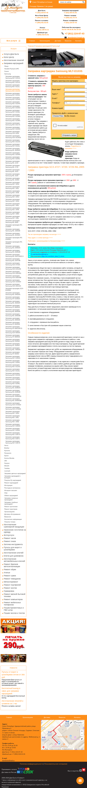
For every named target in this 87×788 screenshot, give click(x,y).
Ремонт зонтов (10, 588)
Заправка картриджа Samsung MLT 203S (12, 183)
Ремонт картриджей (11, 483)
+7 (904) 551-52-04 (41, 17)
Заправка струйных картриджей (11, 503)
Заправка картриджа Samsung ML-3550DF (12, 302)
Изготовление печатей (14, 60)
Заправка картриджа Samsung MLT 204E (12, 208)
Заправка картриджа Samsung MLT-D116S (12, 365)
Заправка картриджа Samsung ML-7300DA (12, 348)
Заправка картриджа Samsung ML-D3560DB (13, 399)
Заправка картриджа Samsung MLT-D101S (12, 77)
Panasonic (7, 453)
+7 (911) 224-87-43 (41, 12)
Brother (6, 448)
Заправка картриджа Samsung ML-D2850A (12, 387)
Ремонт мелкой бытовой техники (14, 595)
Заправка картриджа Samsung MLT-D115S (12, 141)
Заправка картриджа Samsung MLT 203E (12, 191)
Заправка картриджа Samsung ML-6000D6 (12, 310)
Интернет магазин (10, 490)
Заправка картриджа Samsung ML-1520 (12, 174)
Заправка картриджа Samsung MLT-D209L (12, 158)
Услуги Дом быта (11, 54)
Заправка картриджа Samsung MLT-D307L (12, 437)
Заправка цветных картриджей (15, 473)
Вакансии (7, 517)
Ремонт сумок (10, 576)
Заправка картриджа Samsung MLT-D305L (12, 361)
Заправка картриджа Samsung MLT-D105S (12, 107)
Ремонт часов (10, 538)
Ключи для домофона (13, 556)
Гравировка (9, 591)
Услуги (13, 49)
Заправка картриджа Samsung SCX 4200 (12, 132)
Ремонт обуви (10, 569)
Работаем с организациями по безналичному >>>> (46, 241)
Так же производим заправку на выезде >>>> (44, 234)
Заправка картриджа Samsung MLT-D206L (12, 382)
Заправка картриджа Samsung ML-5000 (12, 221)
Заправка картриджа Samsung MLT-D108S (12, 119)
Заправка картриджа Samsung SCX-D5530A (13, 272)
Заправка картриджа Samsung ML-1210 (12, 162)
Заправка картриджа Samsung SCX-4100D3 (13, 281)
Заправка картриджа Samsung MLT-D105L (12, 111)
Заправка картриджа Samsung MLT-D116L (12, 370)
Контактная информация (13, 519)
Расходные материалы (12, 488)
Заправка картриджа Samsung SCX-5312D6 (13, 268)
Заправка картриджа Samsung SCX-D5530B (13, 276)
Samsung (7, 74)
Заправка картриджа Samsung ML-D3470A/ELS (14, 255)
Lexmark (7, 471)
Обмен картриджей (11, 495)
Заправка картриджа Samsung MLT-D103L (12, 94)
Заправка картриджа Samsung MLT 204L (12, 204)
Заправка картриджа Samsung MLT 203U (12, 196)
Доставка (58, 41)
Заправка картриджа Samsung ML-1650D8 (12, 230)
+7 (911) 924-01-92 (70, 12)
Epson (6, 455)
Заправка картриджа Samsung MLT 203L (12, 187)
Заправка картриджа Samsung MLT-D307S (12, 433)
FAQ (5, 493)
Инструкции (8, 485)
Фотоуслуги (9, 535)
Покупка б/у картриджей (12, 480)
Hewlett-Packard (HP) (11, 69)
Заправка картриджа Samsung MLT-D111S (12, 81)
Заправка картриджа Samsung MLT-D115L (12, 145)
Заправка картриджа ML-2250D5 (14, 238)
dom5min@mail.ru (76, 38)
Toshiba (7, 468)
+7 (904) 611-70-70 (70, 17)
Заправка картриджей (13, 63)
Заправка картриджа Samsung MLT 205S (12, 412)
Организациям (9, 511)
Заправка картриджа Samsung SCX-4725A (12, 264)
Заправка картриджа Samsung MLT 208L (12, 217)
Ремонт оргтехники (11, 506)
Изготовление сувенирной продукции (14, 525)
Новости (13, 668)
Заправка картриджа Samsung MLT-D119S (12, 374)
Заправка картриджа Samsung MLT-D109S (12, 128)
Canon (6, 71)
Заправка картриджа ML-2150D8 (14, 225)
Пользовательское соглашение (55, 764)
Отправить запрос (69, 135)
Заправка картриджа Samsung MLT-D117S (12, 124)
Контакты (78, 41)
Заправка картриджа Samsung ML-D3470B (12, 259)
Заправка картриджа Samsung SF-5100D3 (12, 298)
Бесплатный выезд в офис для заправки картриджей (11, 691)
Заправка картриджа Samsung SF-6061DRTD (13, 327)
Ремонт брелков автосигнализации (12, 565)
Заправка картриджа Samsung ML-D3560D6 (13, 395)
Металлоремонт (11, 582)
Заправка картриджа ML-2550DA (14, 242)
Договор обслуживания (12, 514)
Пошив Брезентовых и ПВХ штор (14, 609)
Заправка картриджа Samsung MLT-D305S (12, 357)
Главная (32, 41)
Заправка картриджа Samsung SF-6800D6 (12, 336)
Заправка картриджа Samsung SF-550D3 (12, 353)
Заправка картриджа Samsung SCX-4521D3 (13, 285)
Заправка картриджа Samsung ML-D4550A (12, 293)
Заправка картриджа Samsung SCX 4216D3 (13, 136)
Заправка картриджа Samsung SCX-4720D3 (13, 404)
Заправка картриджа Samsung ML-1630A (12, 179)
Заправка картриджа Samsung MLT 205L (12, 416)
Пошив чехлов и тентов (14, 613)
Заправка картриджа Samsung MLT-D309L (12, 429)
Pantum (7, 463)
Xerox (6, 445)
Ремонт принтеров (10, 509)
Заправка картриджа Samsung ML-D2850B (12, 391)
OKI (5, 461)
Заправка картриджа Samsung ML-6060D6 (12, 319)
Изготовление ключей (13, 553)
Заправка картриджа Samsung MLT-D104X (12, 102)
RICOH (6, 466)
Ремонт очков (10, 541)
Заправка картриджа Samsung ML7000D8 (12, 340)
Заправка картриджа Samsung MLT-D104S (12, 98)
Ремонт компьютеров (13, 599)
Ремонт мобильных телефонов (12, 603)
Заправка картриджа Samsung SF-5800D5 (12, 306)
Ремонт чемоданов (12, 579)
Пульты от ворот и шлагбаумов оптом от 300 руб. (13, 674)
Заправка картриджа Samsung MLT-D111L (12, 85)
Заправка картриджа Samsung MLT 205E (12, 421)
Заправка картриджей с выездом (12, 477)
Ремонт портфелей (12, 585)
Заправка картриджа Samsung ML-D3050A (12, 247)
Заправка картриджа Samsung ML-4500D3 (12, 149)
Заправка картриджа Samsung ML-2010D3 (12, 234)
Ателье (7, 573)
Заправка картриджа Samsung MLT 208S (12, 213)
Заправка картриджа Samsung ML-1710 (12, 166)
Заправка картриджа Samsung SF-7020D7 (12, 344)
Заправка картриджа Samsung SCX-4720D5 (13, 408)
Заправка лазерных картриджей (11, 499)
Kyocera (7, 450)
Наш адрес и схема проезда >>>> (40, 238)
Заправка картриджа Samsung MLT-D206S (12, 378)
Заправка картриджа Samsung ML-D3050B (12, 251)
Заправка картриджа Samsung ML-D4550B (12, 314)
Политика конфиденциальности (31, 764)
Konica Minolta (9, 458)
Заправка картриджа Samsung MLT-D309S (12, 425)
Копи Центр (9, 57)
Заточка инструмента (13, 544)
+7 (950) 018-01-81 (42, 35)
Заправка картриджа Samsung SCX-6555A (12, 331)
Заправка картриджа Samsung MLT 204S (12, 200)
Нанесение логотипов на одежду (15, 531)
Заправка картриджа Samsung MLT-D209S (12, 153)
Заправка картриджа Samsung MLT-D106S (12, 115)
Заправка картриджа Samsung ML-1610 (12, 170)
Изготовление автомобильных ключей (14, 560)
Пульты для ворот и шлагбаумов (13, 548)
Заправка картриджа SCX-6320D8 (14, 289)
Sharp (6, 66)
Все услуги (12, 41)
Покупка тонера (9, 522)
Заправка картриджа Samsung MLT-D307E (12, 442)
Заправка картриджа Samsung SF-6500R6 (12, 323)
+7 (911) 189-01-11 (42, 30)
